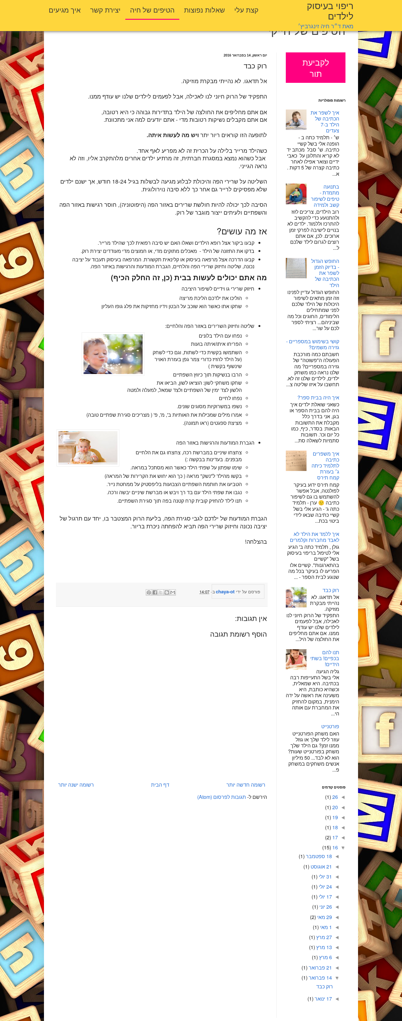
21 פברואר (319, 967)
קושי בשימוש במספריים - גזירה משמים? (312, 344)
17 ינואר (322, 998)
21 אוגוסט (320, 866)
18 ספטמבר (318, 856)
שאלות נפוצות (204, 9)
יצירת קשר (105, 9)
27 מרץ (323, 937)
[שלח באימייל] (173, 592)
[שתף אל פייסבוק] (155, 592)
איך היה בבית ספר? (318, 397)
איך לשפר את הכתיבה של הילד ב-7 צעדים (325, 121)
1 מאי (325, 927)
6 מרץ (325, 957)
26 (334, 796)
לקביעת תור (315, 67)
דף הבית (160, 784)
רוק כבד (331, 590)
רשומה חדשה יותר (245, 784)
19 (334, 817)
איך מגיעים (65, 9)
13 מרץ (323, 947)
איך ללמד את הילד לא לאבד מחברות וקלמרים (314, 536)
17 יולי (325, 896)
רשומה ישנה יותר (76, 784)
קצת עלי (246, 9)
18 (334, 827)
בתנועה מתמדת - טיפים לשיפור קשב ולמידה (325, 195)
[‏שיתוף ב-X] (161, 592)
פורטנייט (330, 726)
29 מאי (324, 917)
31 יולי (325, 876)
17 (334, 837)
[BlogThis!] (167, 592)
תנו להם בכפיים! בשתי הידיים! (324, 658)
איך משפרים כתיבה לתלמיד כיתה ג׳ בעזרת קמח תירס (325, 465)
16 (334, 847)
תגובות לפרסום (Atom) (221, 796)
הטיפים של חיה (152, 9)
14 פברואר (319, 977)
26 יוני (325, 906)
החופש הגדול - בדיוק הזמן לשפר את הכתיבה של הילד (325, 273)
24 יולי (325, 886)
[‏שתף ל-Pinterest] (149, 592)
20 (334, 807)
